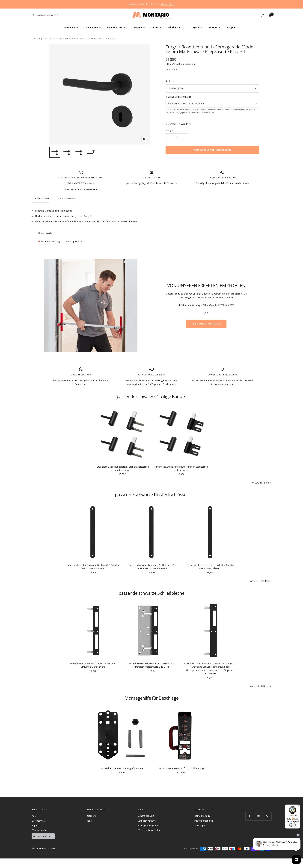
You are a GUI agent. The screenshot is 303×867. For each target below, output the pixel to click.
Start (34, 38)
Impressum (37, 825)
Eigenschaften (40, 199)
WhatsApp (199, 825)
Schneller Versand (147, 820)
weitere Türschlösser (260, 580)
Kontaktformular (202, 815)
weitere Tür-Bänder (261, 482)
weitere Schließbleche (260, 685)
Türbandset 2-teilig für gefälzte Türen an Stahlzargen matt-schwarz (181, 468)
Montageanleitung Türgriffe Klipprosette (61, 241)
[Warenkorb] (269, 15)
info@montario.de (203, 820)
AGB (34, 815)
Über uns (91, 815)
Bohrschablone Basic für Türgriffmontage (122, 768)
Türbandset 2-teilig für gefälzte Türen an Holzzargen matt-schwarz (122, 468)
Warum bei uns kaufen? (149, 830)
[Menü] (298, 806)
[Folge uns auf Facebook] (249, 816)
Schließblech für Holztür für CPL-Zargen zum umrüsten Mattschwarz (93, 665)
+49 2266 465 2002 (225, 305)
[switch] (292, 825)
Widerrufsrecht (39, 830)
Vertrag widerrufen (43, 836)
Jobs (89, 820)
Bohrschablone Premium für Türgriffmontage (181, 768)
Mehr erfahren (168, 4)
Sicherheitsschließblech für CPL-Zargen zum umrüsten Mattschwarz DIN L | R (151, 665)
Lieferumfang (68, 199)
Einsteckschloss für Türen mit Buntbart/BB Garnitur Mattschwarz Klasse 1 (93, 566)
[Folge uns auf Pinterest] (267, 816)
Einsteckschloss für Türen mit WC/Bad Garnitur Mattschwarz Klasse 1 (210, 566)
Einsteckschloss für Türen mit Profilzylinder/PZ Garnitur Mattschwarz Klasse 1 (151, 566)
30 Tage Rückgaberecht (150, 825)
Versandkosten (188, 64)
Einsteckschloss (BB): (177, 96)
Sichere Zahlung (146, 815)
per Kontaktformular (206, 323)
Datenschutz (38, 820)
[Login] (262, 15)
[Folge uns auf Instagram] (258, 816)
